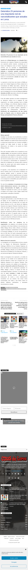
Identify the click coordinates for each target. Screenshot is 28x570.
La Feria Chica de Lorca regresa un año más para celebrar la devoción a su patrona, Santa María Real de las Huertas (5, 340)
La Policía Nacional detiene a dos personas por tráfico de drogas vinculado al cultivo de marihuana (23, 325)
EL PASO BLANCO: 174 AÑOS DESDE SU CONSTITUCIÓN (14, 338)
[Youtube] (18, 478)
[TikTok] (21, 474)
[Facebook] (2, 34)
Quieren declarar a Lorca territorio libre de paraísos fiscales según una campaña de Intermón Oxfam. (6, 305)
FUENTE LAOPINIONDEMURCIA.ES (11, 287)
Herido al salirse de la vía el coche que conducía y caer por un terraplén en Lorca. (21, 305)
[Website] (15, 478)
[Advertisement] (12, 356)
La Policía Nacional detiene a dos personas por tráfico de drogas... (17, 503)
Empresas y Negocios (5, 522)
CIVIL (8, 288)
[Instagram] (6, 474)
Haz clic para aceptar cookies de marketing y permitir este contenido (14, 421)
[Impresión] (19, 34)
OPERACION (3, 290)
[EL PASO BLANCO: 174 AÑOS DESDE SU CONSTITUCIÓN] (14, 333)
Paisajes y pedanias (5, 524)
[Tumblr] (24, 474)
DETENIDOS (12, 288)
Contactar (12, 538)
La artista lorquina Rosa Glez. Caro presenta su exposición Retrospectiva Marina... (18, 497)
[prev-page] (13, 345)
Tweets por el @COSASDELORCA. (14, 421)
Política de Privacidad (20, 536)
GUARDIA (17, 288)
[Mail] (9, 474)
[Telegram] (15, 34)
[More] (22, 34)
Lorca (8, 8)
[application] (14, 125)
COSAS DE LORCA (6, 30)
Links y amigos (18, 538)
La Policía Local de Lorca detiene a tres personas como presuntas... (18, 488)
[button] (25, 549)
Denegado (14, 562)
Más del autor (20, 313)
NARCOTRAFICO (23, 288)
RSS (23, 538)
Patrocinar (6, 538)
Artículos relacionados (10, 313)
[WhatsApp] (12, 34)
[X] (5, 34)
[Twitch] (9, 478)
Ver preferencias (14, 566)
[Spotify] (15, 474)
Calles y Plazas (4, 529)
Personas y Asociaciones (6, 517)
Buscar (14, 412)
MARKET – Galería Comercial (9, 536)
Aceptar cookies (14, 558)
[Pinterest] (9, 34)
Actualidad (6, 5)
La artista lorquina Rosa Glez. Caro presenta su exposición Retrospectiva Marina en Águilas (14, 325)
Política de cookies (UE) (14, 540)
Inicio (2, 5)
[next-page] (15, 345)
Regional (2, 527)
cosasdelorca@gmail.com (17, 470)
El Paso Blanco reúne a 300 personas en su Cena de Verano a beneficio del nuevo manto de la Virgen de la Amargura (23, 340)
